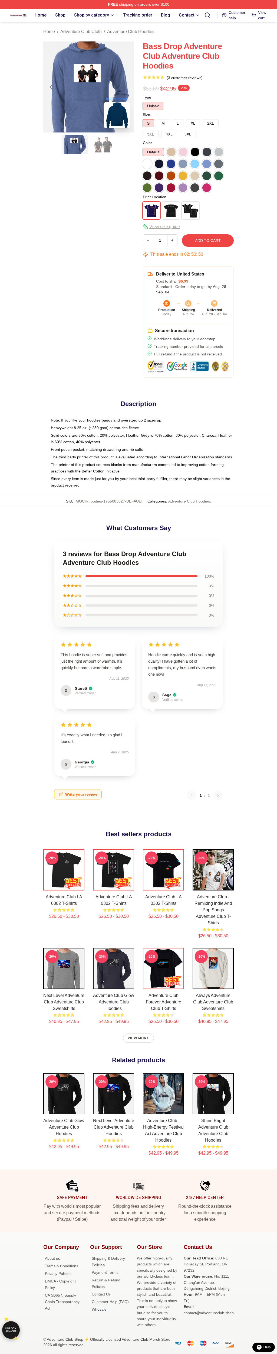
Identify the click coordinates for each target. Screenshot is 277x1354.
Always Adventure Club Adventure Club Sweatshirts (213, 1002)
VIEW (64, 885)
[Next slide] (125, 87)
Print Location (154, 197)
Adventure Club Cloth (81, 31)
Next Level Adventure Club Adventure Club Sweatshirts (63, 1002)
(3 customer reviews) (185, 78)
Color (147, 143)
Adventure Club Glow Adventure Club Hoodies (113, 1002)
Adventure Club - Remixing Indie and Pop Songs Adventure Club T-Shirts (213, 910)
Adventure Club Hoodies (130, 31)
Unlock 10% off (11, 1330)
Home (49, 31)
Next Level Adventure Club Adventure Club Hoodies (113, 1127)
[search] (207, 15)
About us (52, 1258)
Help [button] (267, 1347)
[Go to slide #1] (75, 144)
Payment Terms (105, 1272)
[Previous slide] (51, 87)
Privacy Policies (58, 1273)
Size (146, 114)
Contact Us (101, 1294)
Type (147, 97)
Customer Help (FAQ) (110, 1302)
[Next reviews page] (218, 795)
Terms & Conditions (61, 1266)
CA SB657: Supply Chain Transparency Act (62, 1301)
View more (138, 1038)
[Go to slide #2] (103, 144)
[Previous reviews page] (191, 795)
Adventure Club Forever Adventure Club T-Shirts (163, 1002)
